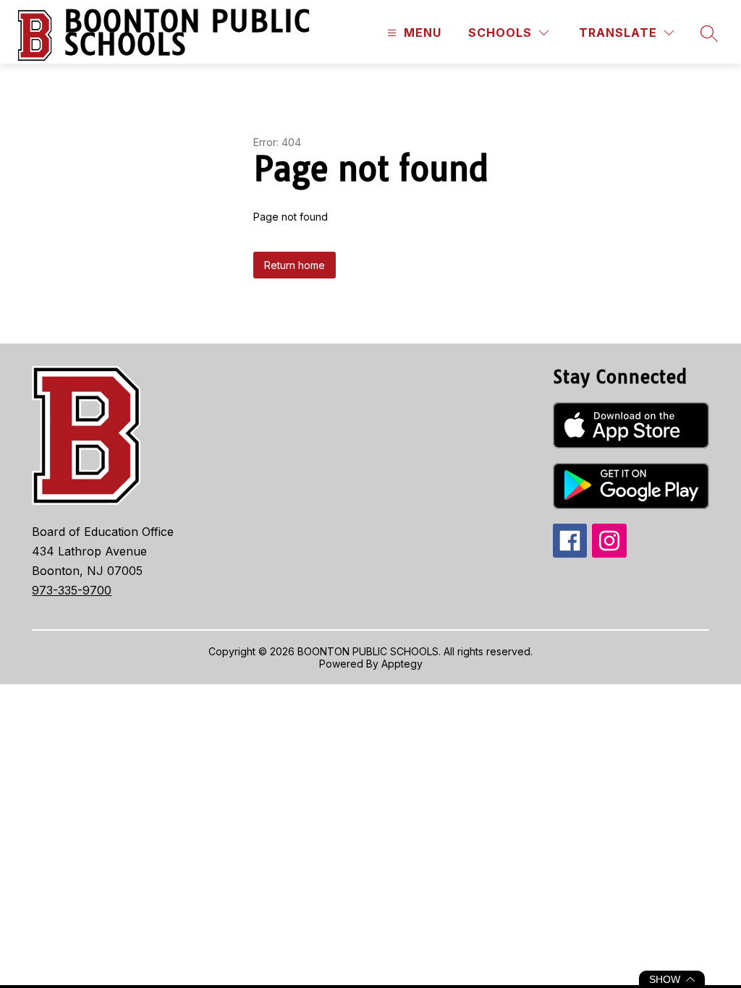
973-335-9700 (71, 590)
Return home (294, 265)
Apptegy (402, 663)
